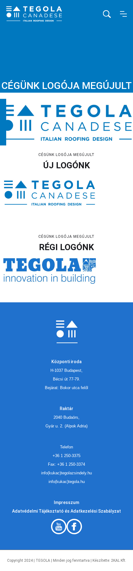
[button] (123, 14)
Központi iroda (66, 361)
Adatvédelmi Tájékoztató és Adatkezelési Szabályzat (66, 511)
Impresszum (66, 502)
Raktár (66, 408)
